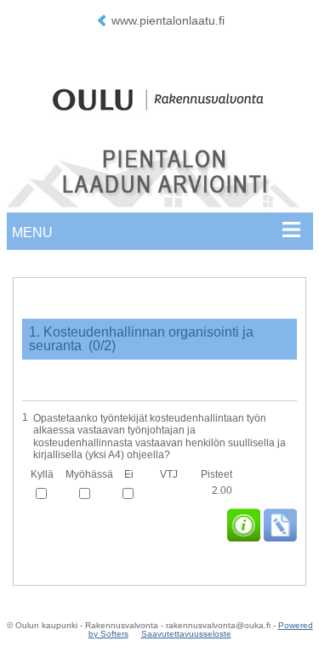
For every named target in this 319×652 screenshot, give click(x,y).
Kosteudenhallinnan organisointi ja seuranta (141, 339)
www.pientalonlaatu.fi (168, 20)
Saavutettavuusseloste (186, 633)
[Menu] (159, 235)
